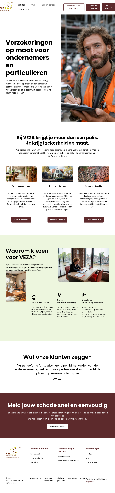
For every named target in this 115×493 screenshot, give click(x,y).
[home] (8, 7)
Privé (33, 5)
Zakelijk (21, 5)
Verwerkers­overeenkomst (49, 479)
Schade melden (93, 7)
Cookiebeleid (72, 478)
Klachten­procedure (61, 479)
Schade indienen (57, 426)
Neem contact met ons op (74, 7)
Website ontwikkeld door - (97, 480)
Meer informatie (21, 219)
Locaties (83, 478)
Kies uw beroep (91, 462)
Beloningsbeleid (37, 458)
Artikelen (34, 462)
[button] (22, 5)
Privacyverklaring (35, 478)
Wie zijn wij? (35, 454)
